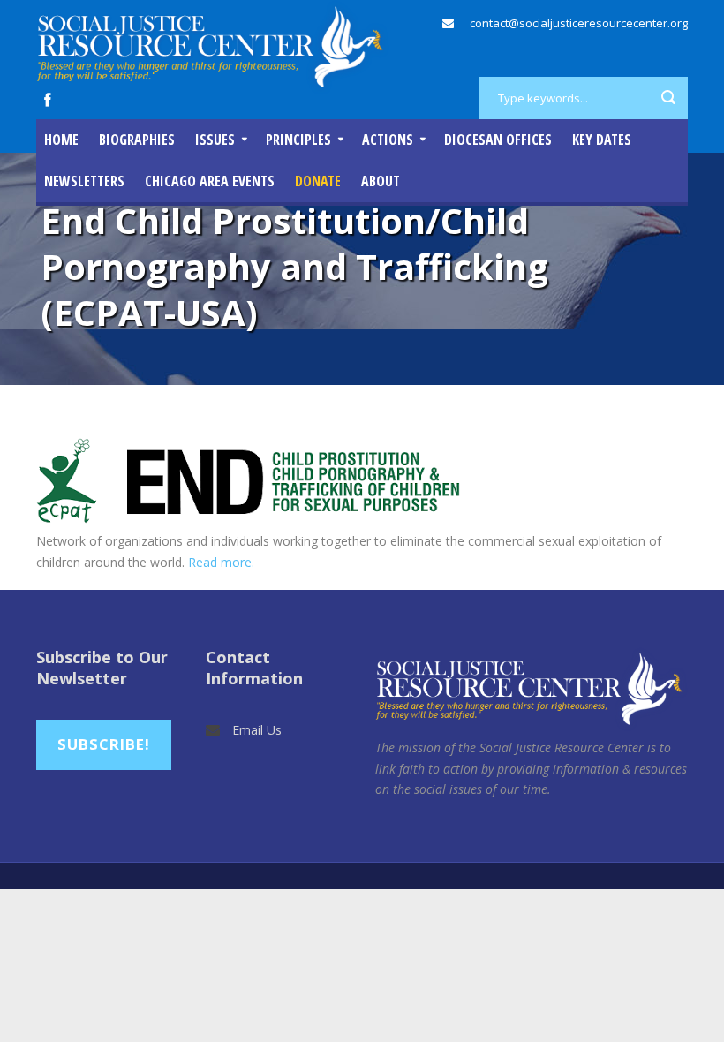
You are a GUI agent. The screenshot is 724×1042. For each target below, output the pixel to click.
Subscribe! (103, 744)
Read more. (221, 562)
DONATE (318, 181)
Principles (298, 139)
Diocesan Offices (498, 139)
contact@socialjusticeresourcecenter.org (579, 23)
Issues (215, 139)
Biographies (137, 139)
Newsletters (84, 181)
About (380, 181)
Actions (387, 139)
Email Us (257, 729)
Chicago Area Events (210, 181)
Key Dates (601, 139)
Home (61, 139)
